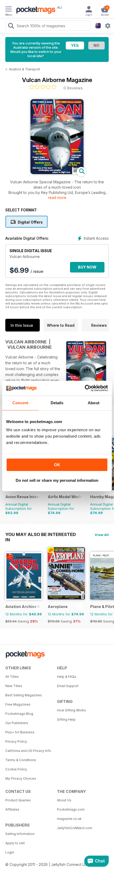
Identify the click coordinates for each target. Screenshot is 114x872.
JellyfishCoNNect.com (74, 828)
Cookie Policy (16, 769)
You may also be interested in (40, 534)
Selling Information (19, 834)
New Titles (13, 686)
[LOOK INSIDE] (57, 172)
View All (102, 535)
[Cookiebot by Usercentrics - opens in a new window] (85, 388)
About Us (64, 800)
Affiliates (12, 809)
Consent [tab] (20, 403)
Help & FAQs (66, 677)
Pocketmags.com (71, 809)
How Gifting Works (71, 710)
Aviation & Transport (24, 69)
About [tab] (93, 403)
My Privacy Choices (20, 778)
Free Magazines (17, 704)
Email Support (67, 686)
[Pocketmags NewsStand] (34, 10)
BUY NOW (87, 267)
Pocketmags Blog (19, 714)
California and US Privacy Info (28, 751)
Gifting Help (66, 719)
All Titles (12, 677)
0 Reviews (73, 88)
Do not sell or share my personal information (57, 480)
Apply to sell (15, 843)
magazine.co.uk (69, 819)
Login (9, 852)
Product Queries (18, 800)
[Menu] (8, 10)
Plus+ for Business (19, 732)
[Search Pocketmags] (10, 26)
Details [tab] (57, 403)
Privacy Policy (16, 741)
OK (57, 464)
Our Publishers (16, 723)
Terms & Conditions (20, 760)
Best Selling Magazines (23, 695)
